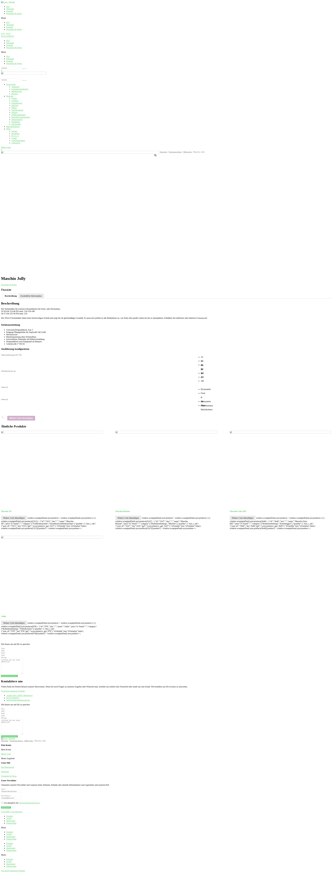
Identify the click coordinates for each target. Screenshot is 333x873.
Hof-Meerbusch (7, 767)
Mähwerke (187, 152)
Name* (3, 789)
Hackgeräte (16, 124)
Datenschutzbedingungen (29, 803)
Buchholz (15, 133)
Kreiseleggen (16, 103)
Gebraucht (15, 143)
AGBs (9, 818)
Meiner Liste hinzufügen (21, 418)
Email (3, 653)
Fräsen (14, 98)
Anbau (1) (4, 387)
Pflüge (14, 108)
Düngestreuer (17, 119)
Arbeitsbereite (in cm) (8, 371)
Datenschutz (11, 823)
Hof (7, 6)
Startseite (163, 152)
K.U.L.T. (15, 136)
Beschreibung (11, 296)
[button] (166, 18)
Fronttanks (15, 122)
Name (3, 648)
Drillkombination (18, 115)
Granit (14, 138)
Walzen (14, 112)
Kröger (14, 131)
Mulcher (14, 105)
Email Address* (6, 796)
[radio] (203, 357)
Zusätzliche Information (31, 296)
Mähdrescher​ (16, 91)
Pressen (14, 94)
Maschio (9, 96)
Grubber (14, 101)
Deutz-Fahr (11, 84)
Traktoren (15, 87)
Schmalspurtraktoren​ (19, 89)
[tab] (10, 296)
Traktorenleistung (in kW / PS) (11, 355)
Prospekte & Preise (14, 13)
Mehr (8, 129)
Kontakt (9, 11)
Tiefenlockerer (17, 110)
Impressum (10, 821)
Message (4, 657)
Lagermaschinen (18, 140)
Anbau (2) (4, 399)
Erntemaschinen (175, 152)
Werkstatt (10, 9)
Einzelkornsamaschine (20, 117)
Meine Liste (6, 754)
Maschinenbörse (13, 126)
